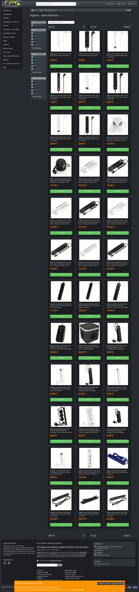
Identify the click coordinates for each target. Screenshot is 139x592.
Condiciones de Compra (44, 574)
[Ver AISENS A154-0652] (89, 124)
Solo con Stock (38, 25)
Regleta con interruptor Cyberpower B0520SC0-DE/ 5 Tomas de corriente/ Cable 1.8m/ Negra (61, 305)
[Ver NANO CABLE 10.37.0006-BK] (89, 374)
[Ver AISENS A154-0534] (89, 41)
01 (88, 27)
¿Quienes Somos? (42, 576)
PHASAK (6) (36, 39)
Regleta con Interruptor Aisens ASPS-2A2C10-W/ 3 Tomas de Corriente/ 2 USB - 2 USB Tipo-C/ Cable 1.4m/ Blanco (89, 181)
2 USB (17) (36, 60)
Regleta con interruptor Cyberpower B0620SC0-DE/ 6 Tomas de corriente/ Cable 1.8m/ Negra (89, 305)
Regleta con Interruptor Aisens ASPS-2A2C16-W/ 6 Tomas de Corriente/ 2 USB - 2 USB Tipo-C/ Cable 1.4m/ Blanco (89, 264)
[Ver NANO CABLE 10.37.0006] (118, 374)
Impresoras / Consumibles (11, 29)
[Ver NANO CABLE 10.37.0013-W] (89, 416)
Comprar (61, 66)
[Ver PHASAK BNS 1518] (61, 500)
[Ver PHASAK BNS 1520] (89, 500)
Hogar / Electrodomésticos (11, 56)
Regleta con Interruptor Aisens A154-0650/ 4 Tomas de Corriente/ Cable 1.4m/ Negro (117, 97)
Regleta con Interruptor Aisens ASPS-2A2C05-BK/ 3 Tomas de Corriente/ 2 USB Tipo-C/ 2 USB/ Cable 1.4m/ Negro (61, 181)
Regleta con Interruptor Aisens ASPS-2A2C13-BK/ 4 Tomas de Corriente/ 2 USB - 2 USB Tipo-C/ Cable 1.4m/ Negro (89, 223)
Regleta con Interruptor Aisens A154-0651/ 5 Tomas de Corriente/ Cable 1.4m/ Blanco (60, 138)
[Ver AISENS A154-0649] (89, 83)
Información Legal (70, 570)
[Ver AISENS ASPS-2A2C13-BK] (89, 208)
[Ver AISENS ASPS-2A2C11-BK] (118, 166)
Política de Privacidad (80, 556)
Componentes (7, 14)
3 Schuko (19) (37, 57)
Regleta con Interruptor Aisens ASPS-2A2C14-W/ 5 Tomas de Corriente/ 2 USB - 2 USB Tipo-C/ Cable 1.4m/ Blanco (117, 223)
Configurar (101, 583)
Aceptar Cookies (118, 583)
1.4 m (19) (36, 81)
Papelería (6, 60)
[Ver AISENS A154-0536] (61, 83)
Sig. (95, 27)
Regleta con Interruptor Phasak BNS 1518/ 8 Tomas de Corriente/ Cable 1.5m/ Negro (60, 514)
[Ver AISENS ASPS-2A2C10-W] (89, 166)
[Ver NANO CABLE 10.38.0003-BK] (118, 416)
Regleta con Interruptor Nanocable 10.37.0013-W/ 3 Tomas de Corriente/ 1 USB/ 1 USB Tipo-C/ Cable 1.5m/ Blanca (89, 431)
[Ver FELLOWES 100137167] (89, 333)
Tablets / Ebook (8, 48)
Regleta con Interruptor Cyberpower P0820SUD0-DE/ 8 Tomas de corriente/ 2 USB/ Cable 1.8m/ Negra (60, 347)
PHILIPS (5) (36, 42)
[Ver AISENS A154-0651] (61, 124)
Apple (4, 67)
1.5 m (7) (36, 87)
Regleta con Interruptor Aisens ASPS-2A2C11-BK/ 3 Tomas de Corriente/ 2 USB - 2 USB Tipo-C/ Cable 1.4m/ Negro (117, 181)
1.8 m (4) (36, 90)
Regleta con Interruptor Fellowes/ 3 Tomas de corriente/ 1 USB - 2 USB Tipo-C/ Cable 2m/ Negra (88, 347)
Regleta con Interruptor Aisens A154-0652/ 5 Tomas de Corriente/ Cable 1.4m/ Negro (89, 138)
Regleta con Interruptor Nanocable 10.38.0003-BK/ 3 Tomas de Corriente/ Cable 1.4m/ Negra (117, 430)
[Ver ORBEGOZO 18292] (89, 458)
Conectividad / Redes (9, 33)
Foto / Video (6, 52)
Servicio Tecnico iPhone (72, 578)
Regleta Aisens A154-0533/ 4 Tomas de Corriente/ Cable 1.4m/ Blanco (60, 54)
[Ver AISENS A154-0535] (118, 41)
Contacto (122, 4)
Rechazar (108, 583)
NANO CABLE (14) (39, 36)
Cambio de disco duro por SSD (74, 576)
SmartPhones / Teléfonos (11, 22)
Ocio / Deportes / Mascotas (11, 63)
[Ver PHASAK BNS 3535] (118, 500)
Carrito (132, 4)
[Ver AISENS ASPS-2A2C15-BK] (61, 249)
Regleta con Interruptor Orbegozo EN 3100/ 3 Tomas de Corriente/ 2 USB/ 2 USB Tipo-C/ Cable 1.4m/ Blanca (89, 472)
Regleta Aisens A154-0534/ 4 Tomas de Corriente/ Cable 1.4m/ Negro (89, 54)
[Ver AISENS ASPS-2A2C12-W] (61, 208)
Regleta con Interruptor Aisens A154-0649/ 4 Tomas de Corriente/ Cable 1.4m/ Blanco (89, 97)
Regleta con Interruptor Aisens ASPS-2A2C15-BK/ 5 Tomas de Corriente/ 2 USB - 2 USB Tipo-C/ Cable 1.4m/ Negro (61, 264)
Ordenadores (7, 10)
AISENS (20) (37, 33)
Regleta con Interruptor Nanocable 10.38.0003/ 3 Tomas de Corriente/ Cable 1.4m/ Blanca (60, 472)
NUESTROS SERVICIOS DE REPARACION (49, 580)
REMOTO (40, 578)
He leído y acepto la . (50, 560)
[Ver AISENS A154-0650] (118, 83)
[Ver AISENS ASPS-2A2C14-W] (118, 208)
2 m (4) (35, 93)
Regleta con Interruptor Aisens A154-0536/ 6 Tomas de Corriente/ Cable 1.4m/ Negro (60, 97)
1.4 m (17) (36, 84)
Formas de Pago (70, 574)
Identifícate (111, 4)
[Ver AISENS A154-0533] (61, 41)
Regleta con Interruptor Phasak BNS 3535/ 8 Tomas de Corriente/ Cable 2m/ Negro (117, 514)
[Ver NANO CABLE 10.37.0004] (61, 374)
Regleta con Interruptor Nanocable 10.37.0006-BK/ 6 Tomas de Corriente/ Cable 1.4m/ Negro (88, 388)
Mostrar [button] (126, 27)
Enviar (59, 565)
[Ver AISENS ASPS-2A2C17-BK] (118, 249)
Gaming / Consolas (9, 37)
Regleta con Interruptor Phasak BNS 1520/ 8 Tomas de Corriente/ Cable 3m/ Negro (88, 514)
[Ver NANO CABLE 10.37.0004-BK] (118, 333)
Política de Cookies (78, 589)
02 (91, 27)
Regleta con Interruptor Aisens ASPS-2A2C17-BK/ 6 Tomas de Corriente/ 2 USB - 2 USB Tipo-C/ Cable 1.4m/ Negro (117, 264)
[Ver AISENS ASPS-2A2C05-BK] (61, 166)
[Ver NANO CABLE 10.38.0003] (61, 458)
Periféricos (6, 44)
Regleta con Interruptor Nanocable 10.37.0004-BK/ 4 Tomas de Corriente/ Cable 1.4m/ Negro (117, 347)
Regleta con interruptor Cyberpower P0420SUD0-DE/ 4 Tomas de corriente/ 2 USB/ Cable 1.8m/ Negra (117, 305)
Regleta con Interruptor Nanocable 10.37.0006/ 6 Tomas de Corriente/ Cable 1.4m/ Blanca (117, 388)
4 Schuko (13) (37, 66)
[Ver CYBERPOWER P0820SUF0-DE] (61, 333)
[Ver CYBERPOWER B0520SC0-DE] (61, 291)
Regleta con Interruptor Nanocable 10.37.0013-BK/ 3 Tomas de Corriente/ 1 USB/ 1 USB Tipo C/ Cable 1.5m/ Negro (61, 431)
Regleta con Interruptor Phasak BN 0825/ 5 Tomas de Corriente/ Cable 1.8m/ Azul (117, 472)
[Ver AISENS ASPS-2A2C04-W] (118, 124)
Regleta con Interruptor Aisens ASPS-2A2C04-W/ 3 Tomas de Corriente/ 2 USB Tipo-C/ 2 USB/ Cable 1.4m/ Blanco (117, 139)
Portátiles (6, 18)
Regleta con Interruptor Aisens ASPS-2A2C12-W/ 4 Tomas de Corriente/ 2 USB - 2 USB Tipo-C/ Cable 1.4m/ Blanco (60, 223)
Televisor (6, 26)
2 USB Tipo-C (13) (38, 63)
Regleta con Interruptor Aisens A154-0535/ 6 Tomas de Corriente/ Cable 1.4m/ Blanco (117, 55)
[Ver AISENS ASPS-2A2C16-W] (89, 249)
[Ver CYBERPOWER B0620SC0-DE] (89, 291)
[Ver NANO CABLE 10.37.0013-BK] (61, 416)
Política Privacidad (42, 572)
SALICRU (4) (37, 45)
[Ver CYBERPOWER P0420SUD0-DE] (118, 291)
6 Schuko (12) (37, 69)
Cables (5, 41)
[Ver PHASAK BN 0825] (118, 458)
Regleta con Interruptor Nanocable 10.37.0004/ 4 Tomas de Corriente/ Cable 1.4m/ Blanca (60, 388)
